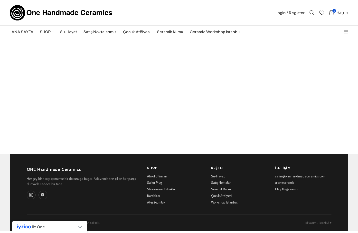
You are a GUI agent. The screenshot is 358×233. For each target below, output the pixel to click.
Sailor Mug (154, 182)
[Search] (312, 13)
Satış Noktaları (221, 182)
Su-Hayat (218, 176)
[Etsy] (42, 195)
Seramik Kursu (221, 189)
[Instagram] (31, 195)
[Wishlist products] (322, 13)
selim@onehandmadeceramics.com (300, 176)
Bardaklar (153, 196)
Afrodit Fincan (157, 176)
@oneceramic (284, 182)
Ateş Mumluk (156, 202)
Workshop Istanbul (224, 202)
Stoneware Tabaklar (161, 189)
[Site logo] (61, 12)
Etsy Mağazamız (286, 189)
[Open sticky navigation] (346, 32)
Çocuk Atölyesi (221, 196)
